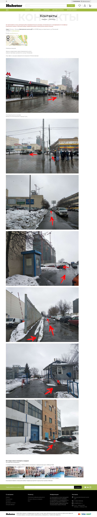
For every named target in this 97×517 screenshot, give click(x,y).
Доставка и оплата (58, 9)
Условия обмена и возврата (35, 499)
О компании (36, 9)
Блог (29, 501)
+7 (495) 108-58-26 (76, 1)
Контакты (46, 9)
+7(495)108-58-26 (15, 30)
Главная (44, 19)
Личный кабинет (72, 9)
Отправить (78, 487)
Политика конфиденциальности (36, 497)
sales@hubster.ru (14, 33)
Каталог (27, 9)
